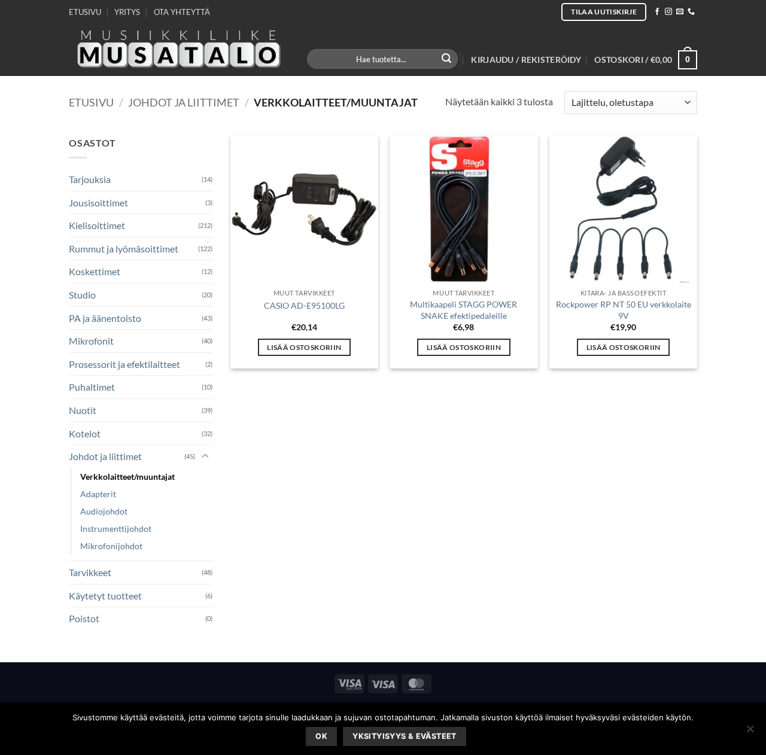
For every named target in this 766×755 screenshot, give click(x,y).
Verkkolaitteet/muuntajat (127, 476)
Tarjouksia (90, 179)
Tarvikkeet (90, 572)
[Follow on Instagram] (668, 12)
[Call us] (691, 12)
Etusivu (91, 102)
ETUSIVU (85, 12)
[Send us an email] (679, 12)
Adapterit (98, 494)
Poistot (84, 618)
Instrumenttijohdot (115, 528)
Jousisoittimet (98, 202)
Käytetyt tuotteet (105, 595)
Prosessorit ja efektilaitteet (124, 364)
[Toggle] (205, 456)
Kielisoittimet (97, 225)
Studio (82, 294)
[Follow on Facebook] (657, 12)
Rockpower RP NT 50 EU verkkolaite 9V (623, 310)
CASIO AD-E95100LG (304, 305)
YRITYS (127, 12)
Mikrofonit (91, 340)
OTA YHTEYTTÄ (182, 12)
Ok (321, 736)
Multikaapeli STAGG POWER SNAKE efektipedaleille (463, 310)
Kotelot (85, 433)
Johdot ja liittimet (183, 102)
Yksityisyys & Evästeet (404, 736)
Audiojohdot (103, 511)
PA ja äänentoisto (105, 318)
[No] (750, 732)
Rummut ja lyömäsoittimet (123, 248)
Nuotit (82, 410)
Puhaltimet (92, 386)
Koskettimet (94, 271)
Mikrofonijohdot (111, 546)
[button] (526, 60)
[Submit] (447, 59)
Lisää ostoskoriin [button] (304, 347)
